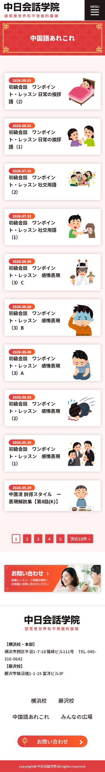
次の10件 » (80, 539)
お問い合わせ (52, 741)
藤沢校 (66, 700)
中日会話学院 (47, 766)
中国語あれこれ (31, 716)
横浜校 (39, 700)
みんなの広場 (76, 716)
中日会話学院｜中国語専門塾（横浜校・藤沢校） (32, 10)
